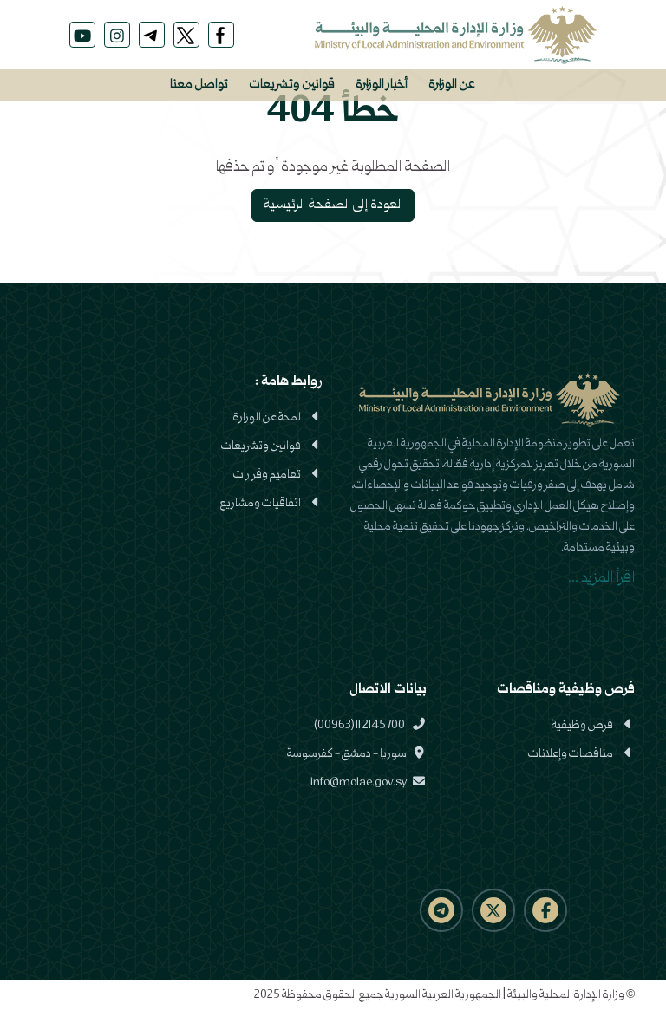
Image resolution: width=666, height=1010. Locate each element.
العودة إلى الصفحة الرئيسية (333, 205)
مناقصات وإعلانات (570, 754)
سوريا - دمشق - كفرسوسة (347, 754)
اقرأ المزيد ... (601, 579)
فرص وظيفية (582, 725)
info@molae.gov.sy (359, 783)
